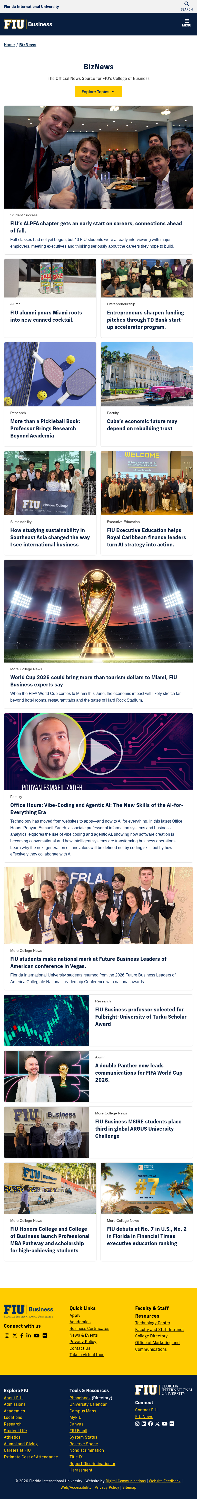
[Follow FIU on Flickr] (173, 1423)
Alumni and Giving (21, 1443)
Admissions (14, 1404)
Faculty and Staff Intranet (159, 1329)
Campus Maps (83, 1410)
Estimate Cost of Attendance (31, 1456)
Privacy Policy (83, 1341)
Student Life (15, 1430)
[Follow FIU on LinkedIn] (145, 1423)
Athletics (12, 1437)
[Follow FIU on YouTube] (166, 1423)
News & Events (84, 1335)
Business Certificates (89, 1328)
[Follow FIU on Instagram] (138, 1423)
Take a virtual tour (87, 1354)
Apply (75, 1315)
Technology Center (152, 1322)
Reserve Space (84, 1443)
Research (13, 1424)
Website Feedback (165, 1481)
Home (9, 44)
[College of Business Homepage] (28, 24)
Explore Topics (95, 91)
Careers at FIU (17, 1450)
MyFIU (76, 1417)
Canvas (76, 1424)
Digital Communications (126, 1481)
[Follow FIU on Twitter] (158, 1423)
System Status (83, 1437)
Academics (80, 1321)
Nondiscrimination (87, 1450)
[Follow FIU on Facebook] (151, 1423)
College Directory (151, 1335)
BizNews (27, 44)
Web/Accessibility (76, 1487)
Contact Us (80, 1348)
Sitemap (129, 1487)
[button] (186, 23)
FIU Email (78, 1430)
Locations (13, 1417)
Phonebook (80, 1397)
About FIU (13, 1397)
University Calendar (88, 1404)
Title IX (76, 1456)
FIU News (144, 1416)
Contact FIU (146, 1409)
